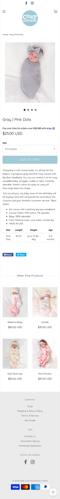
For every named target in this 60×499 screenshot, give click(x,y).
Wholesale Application (30, 445)
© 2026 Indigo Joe (20, 480)
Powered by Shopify (39, 480)
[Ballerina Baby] (15, 302)
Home (5, 34)
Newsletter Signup (30, 441)
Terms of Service (30, 415)
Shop (30, 406)
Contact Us (30, 436)
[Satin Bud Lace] (15, 354)
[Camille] (45, 302)
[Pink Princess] (45, 354)
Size (5, 143)
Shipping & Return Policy (30, 411)
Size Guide (30, 420)
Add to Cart (30, 159)
